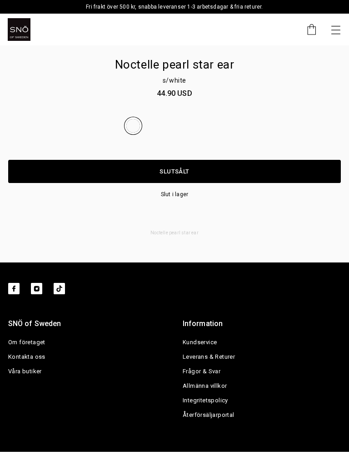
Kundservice (200, 342)
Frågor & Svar (201, 371)
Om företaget (26, 342)
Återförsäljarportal (208, 414)
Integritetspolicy (205, 400)
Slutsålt (174, 171)
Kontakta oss (26, 356)
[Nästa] (335, 29)
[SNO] (19, 29)
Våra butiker (25, 371)
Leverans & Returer (209, 356)
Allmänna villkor (205, 385)
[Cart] (307, 29)
